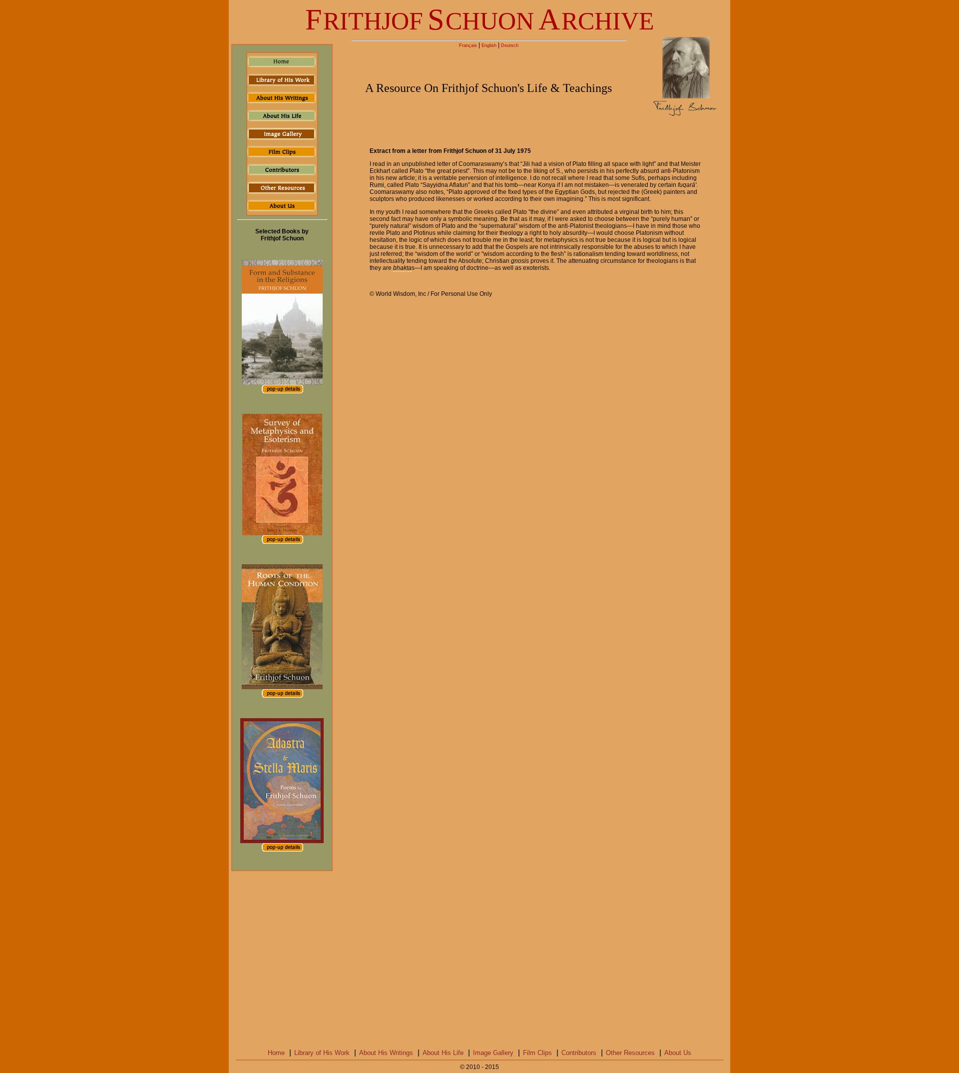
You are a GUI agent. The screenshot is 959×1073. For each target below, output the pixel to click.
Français (468, 45)
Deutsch (509, 45)
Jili (526, 163)
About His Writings (386, 1053)
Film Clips (537, 1053)
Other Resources (630, 1053)
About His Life (443, 1053)
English (488, 45)
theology (511, 232)
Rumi (377, 184)
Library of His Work (322, 1053)
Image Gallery (493, 1053)
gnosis (520, 260)
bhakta (402, 267)
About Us (677, 1053)
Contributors (578, 1053)
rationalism (588, 253)
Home (276, 1053)
